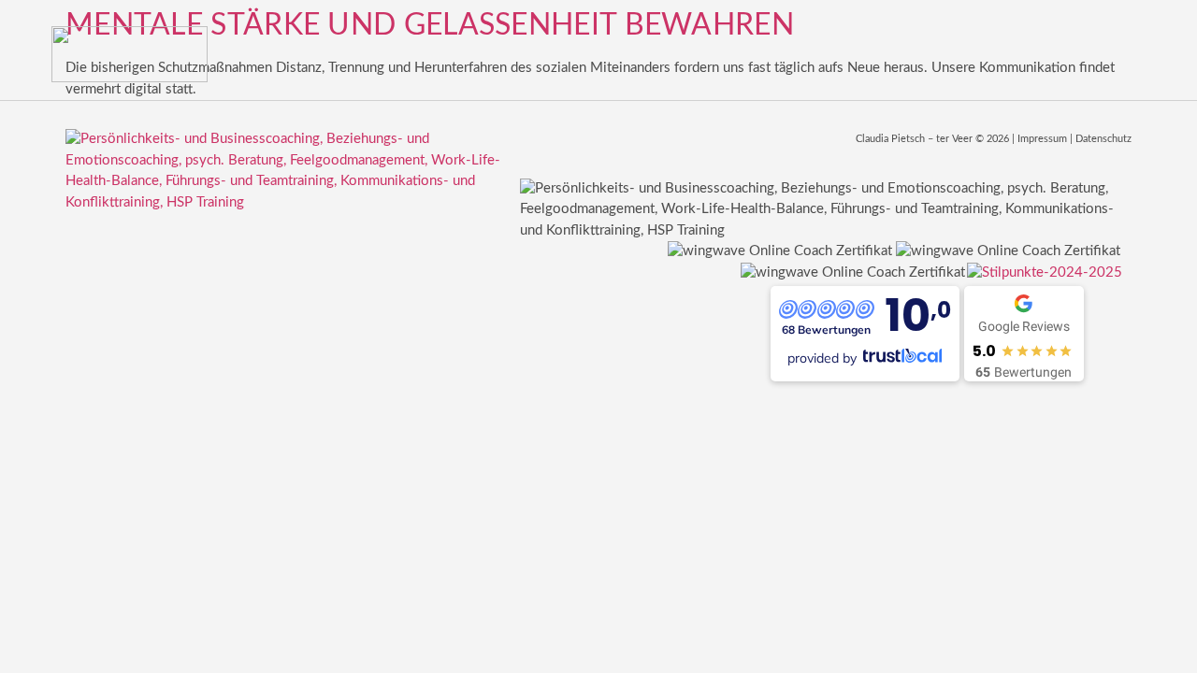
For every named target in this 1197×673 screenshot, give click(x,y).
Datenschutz (1103, 139)
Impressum (1042, 139)
